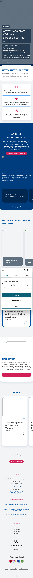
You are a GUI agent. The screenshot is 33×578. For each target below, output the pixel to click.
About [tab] (27, 275)
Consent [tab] (5, 275)
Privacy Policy (13, 568)
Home (16, 527)
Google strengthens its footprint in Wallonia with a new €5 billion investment (16, 505)
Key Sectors (16, 531)
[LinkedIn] (18, 492)
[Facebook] (11, 492)
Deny (16, 306)
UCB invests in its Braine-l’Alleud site (16, 514)
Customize (15, 300)
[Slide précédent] (14, 206)
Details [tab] (16, 275)
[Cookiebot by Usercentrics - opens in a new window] (23, 270)
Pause (5, 62)
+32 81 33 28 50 (17, 486)
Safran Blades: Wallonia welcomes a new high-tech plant (16, 510)
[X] (14, 492)
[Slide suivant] (19, 206)
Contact (16, 533)
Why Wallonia (16, 529)
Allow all (16, 295)
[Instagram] (21, 492)
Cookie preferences (23, 568)
